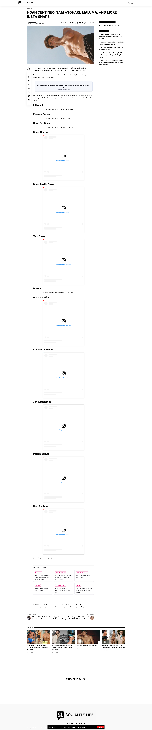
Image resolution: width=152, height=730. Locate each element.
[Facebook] (99, 26)
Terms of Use (81, 727)
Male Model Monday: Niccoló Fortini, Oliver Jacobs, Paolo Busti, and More (38, 647)
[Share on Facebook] (68, 23)
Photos (74, 607)
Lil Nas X (43, 607)
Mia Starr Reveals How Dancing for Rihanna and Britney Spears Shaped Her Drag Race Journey (112, 55)
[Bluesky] (115, 26)
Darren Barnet (62, 604)
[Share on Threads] (77, 23)
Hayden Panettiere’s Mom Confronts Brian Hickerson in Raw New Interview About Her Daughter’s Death (111, 62)
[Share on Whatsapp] (29, 85)
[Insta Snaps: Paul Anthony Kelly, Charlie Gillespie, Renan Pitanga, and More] (63, 637)
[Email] (82, 23)
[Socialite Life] (26, 3)
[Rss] (118, 26)
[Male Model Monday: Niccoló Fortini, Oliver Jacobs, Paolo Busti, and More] (38, 637)
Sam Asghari (74, 75)
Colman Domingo (54, 604)
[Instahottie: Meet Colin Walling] (88, 637)
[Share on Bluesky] (80, 23)
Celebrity (30, 8)
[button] (100, 727)
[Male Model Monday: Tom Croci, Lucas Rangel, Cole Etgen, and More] (113, 637)
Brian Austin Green (44, 604)
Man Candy (53, 607)
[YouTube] (105, 26)
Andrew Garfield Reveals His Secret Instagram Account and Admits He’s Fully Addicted (110, 36)
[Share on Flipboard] (73, 23)
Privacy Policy (71, 727)
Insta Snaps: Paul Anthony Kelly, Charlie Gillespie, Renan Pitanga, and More (62, 647)
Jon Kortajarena (84, 604)
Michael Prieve (32, 21)
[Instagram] (107, 26)
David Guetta (69, 604)
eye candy (73, 95)
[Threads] (113, 26)
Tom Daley (86, 607)
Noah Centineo (38, 75)
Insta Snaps (83, 68)
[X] (102, 26)
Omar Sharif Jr (68, 607)
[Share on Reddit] (75, 23)
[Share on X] (70, 23)
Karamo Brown (36, 607)
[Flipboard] (110, 26)
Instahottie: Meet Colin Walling (87, 645)
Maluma (36, 77)
